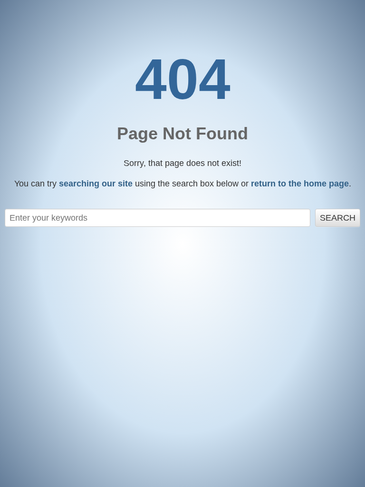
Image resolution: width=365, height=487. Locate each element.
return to (300, 183)
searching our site (96, 183)
